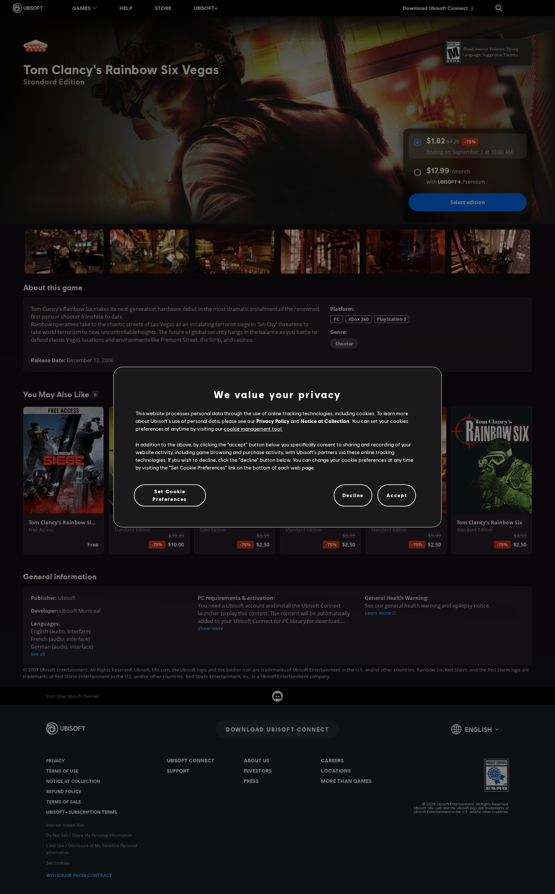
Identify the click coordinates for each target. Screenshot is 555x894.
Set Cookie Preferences (170, 495)
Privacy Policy (272, 421)
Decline (353, 495)
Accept (396, 495)
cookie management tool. (253, 429)
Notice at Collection (325, 421)
